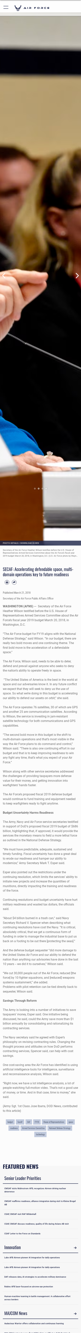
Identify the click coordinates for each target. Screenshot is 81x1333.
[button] (6, 8)
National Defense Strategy (59, 1128)
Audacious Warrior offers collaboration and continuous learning (34, 1323)
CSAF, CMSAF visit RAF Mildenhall (20, 1214)
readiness (14, 1128)
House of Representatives (54, 1122)
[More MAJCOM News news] (75, 1314)
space (71, 1122)
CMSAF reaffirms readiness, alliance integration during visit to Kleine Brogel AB (40, 1203)
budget (10, 1122)
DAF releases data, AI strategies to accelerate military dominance (35, 1277)
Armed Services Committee (33, 1128)
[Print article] (7, 582)
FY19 (37, 1122)
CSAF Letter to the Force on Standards (22, 1233)
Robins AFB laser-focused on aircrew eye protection (28, 1286)
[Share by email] (14, 582)
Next (77, 275)
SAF (28, 1122)
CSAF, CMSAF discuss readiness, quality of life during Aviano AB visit (36, 1224)
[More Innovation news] (75, 1248)
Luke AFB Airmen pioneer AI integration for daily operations (32, 1257)
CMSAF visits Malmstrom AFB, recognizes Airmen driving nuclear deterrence (35, 1190)
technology (40, 1134)
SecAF (20, 1122)
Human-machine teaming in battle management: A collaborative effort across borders (37, 1298)
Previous (4, 275)
